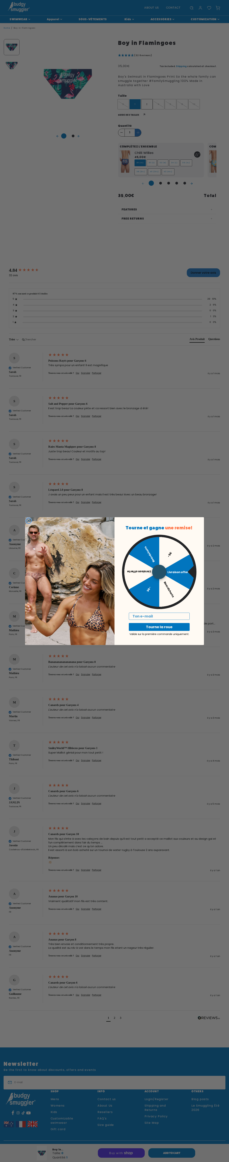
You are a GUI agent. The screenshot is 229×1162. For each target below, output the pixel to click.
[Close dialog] (28, 521)
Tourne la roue (159, 626)
